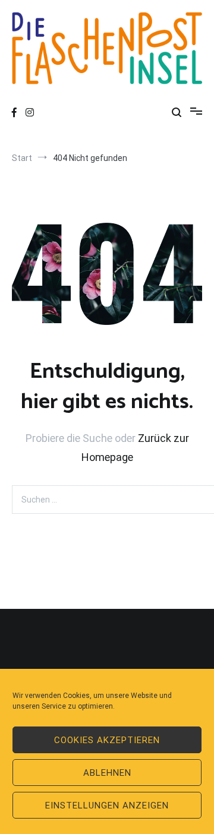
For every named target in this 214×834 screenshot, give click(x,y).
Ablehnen (107, 772)
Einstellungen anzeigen (107, 805)
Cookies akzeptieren (107, 740)
